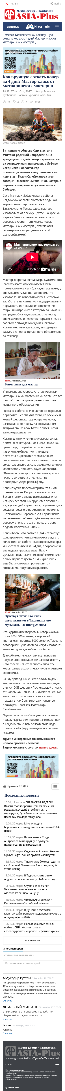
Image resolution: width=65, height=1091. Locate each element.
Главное (12, 27)
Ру (6, 3)
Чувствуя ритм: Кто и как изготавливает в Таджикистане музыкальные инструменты (28, 620)
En (16, 3)
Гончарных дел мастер (21, 384)
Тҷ (11, 3)
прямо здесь (48, 747)
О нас (8, 1064)
